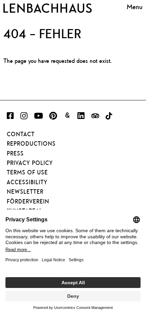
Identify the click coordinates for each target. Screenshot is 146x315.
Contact (21, 134)
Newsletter (25, 192)
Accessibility (27, 182)
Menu (135, 6)
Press (15, 153)
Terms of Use (27, 172)
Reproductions (31, 144)
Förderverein (28, 201)
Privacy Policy (30, 163)
